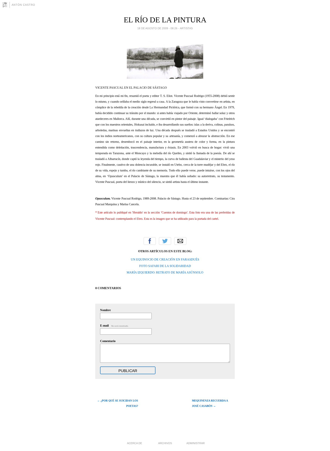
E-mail (114, 325)
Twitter (165, 241)
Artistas (186, 28)
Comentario (108, 341)
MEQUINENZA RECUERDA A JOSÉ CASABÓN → (210, 403)
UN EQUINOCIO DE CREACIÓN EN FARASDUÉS (165, 259)
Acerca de (134, 443)
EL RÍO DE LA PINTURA (165, 19)
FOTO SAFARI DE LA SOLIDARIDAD (165, 266)
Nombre (105, 310)
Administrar (195, 443)
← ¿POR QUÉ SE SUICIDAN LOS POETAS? (117, 403)
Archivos (165, 443)
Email (180, 241)
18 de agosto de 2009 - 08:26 (157, 28)
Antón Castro (23, 4)
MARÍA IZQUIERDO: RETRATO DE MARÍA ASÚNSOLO (165, 272)
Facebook (150, 241)
